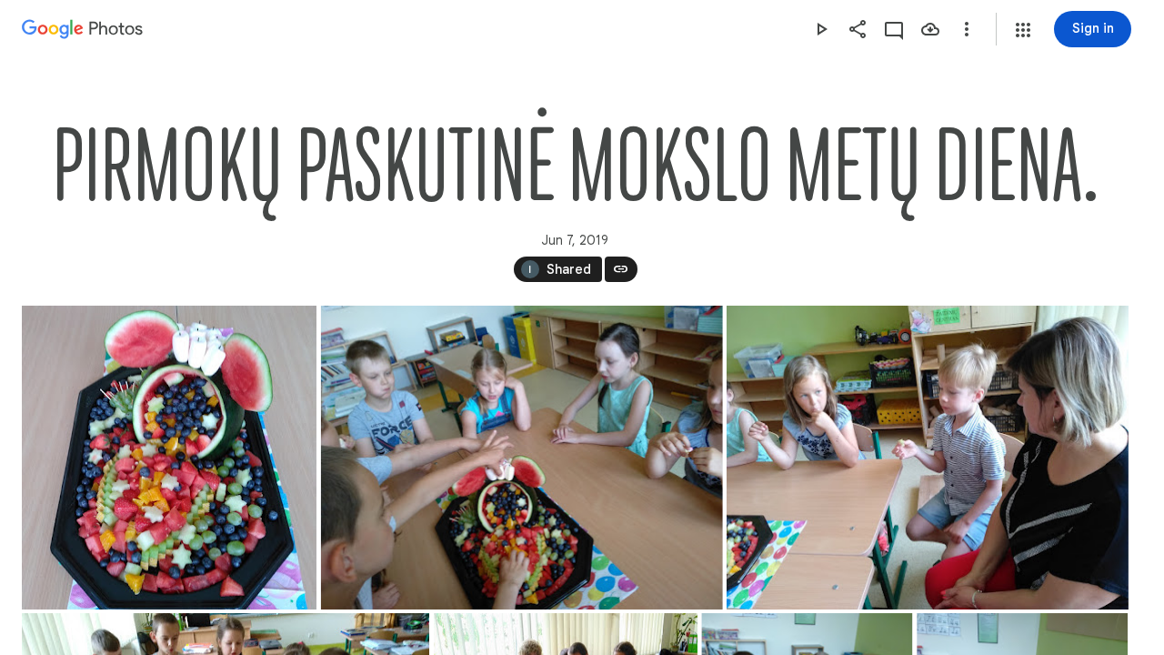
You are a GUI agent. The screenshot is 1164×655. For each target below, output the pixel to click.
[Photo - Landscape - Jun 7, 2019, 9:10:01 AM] (522, 458)
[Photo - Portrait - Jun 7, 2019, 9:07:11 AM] (169, 458)
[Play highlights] (821, 29)
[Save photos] (930, 29)
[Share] (857, 29)
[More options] (966, 29)
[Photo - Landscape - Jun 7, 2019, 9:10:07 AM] (928, 458)
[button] (1023, 30)
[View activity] (894, 29)
